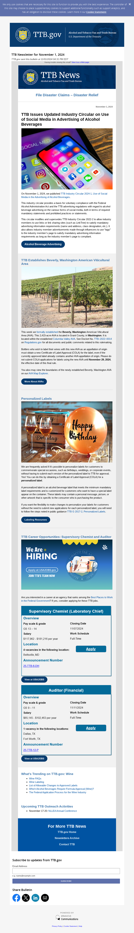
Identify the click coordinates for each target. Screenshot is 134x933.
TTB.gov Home (67, 832)
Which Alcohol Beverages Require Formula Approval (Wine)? (61, 788)
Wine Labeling (36, 782)
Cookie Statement (96, 11)
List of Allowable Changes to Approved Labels (53, 785)
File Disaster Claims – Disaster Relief (67, 95)
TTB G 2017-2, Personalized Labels (86, 511)
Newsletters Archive (67, 838)
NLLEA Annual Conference (62, 810)
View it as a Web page (80, 62)
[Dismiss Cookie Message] (130, 4)
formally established (47, 332)
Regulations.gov (33, 342)
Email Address (19, 866)
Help (80, 926)
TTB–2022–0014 (103, 338)
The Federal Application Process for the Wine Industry (57, 792)
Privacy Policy (57, 926)
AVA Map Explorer (38, 373)
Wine (69, 774)
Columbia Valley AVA (64, 338)
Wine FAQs (35, 778)
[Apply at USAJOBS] (66, 675)
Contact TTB (67, 844)
